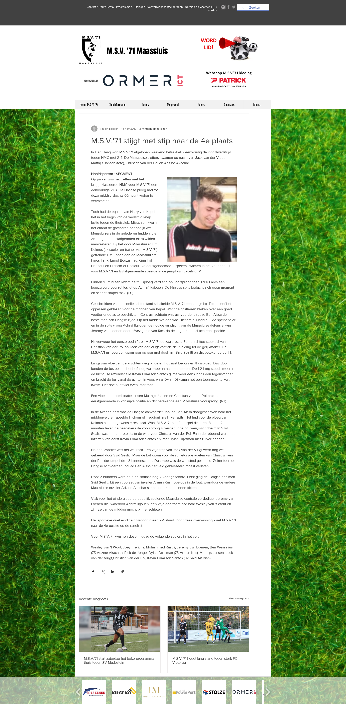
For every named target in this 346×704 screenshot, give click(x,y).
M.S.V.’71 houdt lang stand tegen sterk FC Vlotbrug (204, 660)
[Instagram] (223, 7)
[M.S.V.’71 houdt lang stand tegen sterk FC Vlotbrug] (208, 629)
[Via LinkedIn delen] (113, 572)
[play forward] (267, 692)
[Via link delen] (122, 572)
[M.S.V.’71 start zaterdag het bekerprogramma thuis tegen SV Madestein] (119, 629)
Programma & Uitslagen (130, 6)
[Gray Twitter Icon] (233, 7)
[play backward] (78, 692)
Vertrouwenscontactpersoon (165, 6)
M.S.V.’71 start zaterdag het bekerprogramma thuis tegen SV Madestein (119, 660)
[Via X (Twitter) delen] (103, 572)
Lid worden (212, 8)
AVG (111, 6)
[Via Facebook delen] (93, 572)
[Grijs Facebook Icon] (228, 7)
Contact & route (96, 6)
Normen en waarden (197, 6)
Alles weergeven (238, 598)
